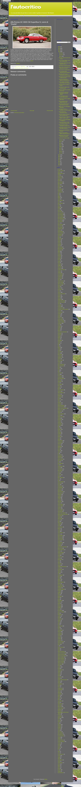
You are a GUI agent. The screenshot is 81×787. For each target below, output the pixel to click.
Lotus (59, 484)
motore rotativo (61, 552)
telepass (59, 725)
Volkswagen (60, 762)
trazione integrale (61, 741)
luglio (60, 143)
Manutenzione (60, 491)
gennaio (60, 152)
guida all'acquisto (61, 405)
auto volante (60, 227)
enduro (59, 358)
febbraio (60, 151)
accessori (59, 176)
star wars (59, 705)
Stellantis (59, 710)
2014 (59, 159)
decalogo (59, 333)
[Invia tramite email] (29, 66)
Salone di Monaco (61, 658)
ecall (59, 350)
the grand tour (60, 734)
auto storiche (60, 224)
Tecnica (59, 724)
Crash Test (60, 317)
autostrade (60, 234)
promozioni (60, 610)
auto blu (59, 210)
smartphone (60, 683)
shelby (59, 674)
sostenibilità (60, 689)
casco (59, 279)
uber (59, 752)
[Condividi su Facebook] (32, 66)
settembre (61, 139)
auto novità (60, 220)
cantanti (59, 272)
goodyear (59, 396)
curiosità (59, 326)
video (59, 758)
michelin (59, 507)
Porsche (59, 606)
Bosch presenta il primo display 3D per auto (63, 102)
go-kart (59, 394)
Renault (59, 631)
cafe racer (60, 266)
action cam (60, 177)
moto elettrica (60, 535)
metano (59, 502)
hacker (59, 412)
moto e (59, 534)
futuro (59, 385)
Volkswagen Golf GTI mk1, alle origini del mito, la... (64, 63)
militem (59, 517)
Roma (59, 644)
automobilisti (60, 231)
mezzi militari (60, 505)
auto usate (60, 225)
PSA (58, 613)
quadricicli (60, 618)
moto (59, 531)
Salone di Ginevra (61, 654)
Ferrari (59, 368)
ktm (58, 464)
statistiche (60, 709)
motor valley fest (61, 549)
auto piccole (60, 221)
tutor (59, 748)
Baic (58, 237)
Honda (59, 418)
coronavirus (60, 312)
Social (21, 16)
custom (59, 327)
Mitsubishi (60, 522)
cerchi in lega (60, 282)
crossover (60, 323)
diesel (59, 338)
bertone (59, 242)
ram (58, 624)
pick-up (59, 593)
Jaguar (59, 450)
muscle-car (60, 556)
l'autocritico (26, 7)
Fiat (58, 370)
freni (59, 382)
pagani (59, 580)
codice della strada (61, 300)
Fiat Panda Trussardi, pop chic (64, 65)
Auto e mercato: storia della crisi (31, 16)
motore (59, 551)
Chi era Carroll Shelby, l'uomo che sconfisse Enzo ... (64, 61)
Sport (59, 696)
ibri (58, 426)
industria (59, 436)
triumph (59, 742)
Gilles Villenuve (61, 392)
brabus (59, 254)
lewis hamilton (60, 477)
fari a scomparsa (61, 364)
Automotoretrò (60, 232)
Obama (59, 570)
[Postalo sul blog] (30, 66)
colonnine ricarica (61, 302)
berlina (59, 241)
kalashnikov (60, 456)
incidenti (59, 433)
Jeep (59, 452)
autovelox (59, 235)
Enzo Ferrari (60, 360)
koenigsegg (60, 463)
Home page (12, 16)
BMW (59, 251)
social (59, 685)
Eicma (59, 353)
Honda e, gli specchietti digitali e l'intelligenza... (64, 120)
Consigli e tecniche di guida (63, 309)
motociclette (60, 542)
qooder (59, 616)
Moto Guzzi (60, 536)
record (59, 628)
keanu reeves (60, 459)
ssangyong (60, 700)
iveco (59, 449)
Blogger (45, 779)
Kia (58, 461)
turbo (59, 745)
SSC (59, 702)
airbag (59, 180)
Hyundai (59, 425)
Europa (59, 361)
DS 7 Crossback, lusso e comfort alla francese (63, 96)
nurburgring (60, 569)
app (58, 194)
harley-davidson (61, 413)
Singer (59, 678)
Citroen (59, 296)
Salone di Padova (61, 659)
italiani (59, 447)
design (59, 336)
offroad (59, 572)
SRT (59, 699)
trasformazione (61, 740)
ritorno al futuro (61, 641)
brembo (59, 256)
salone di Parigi (61, 661)
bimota (59, 245)
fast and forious (61, 365)
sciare (59, 665)
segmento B (60, 669)
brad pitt (59, 255)
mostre (59, 529)
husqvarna (60, 423)
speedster (60, 693)
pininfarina (60, 596)
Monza (59, 528)
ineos (59, 437)
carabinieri (60, 276)
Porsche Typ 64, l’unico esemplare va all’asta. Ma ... (64, 125)
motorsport (60, 553)
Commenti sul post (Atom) (19, 112)
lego (58, 476)
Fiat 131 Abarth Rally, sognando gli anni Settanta (64, 72)
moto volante (60, 539)
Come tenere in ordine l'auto (64, 69)
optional (59, 579)
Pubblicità (59, 614)
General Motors (61, 389)
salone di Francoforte (62, 652)
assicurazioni (60, 200)
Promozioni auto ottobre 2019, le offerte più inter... (64, 77)
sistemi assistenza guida (62, 679)
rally (58, 623)
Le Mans (59, 474)
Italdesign (59, 446)
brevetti (59, 258)
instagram (18, 63)
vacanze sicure (61, 754)
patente (59, 583)
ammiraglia (60, 189)
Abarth (59, 172)
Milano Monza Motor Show (63, 514)
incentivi (59, 432)
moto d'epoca (60, 532)
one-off (59, 576)
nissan (59, 565)
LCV (58, 473)
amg (59, 187)
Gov (58, 398)
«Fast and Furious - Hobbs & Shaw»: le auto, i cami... (64, 117)
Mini (58, 521)
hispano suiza (60, 416)
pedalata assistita (61, 589)
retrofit (59, 635)
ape (58, 193)
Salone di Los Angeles (62, 655)
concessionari (60, 307)
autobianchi (60, 228)
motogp (59, 545)
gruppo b (59, 402)
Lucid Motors (60, 487)
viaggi (59, 757)
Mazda (59, 497)
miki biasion (60, 511)
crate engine (60, 319)
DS (58, 344)
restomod (59, 634)
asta (58, 201)
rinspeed (59, 640)
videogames (60, 759)
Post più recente (14, 110)
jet (58, 453)
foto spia (59, 379)
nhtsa (59, 562)
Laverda (59, 471)
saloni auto (60, 664)
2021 (59, 48)
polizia (59, 603)
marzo (60, 149)
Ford (59, 374)
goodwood (60, 395)
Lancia (59, 467)
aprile (60, 148)
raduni (59, 621)
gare (59, 388)
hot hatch (59, 419)
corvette (59, 313)
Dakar (59, 330)
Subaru (59, 714)
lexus (59, 478)
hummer (59, 422)
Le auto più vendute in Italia (64, 137)
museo (59, 558)
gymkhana (60, 411)
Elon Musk (60, 354)
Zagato (59, 771)
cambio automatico (61, 269)
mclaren (59, 498)
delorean (59, 334)
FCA (59, 367)
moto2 (59, 541)
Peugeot (59, 590)
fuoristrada (60, 384)
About (17, 16)
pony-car (59, 604)
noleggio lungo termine (62, 566)
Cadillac (59, 265)
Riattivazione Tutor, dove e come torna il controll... (64, 136)
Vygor (59, 765)
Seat (59, 668)
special (59, 692)
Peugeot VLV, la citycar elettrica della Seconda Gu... (64, 133)
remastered (60, 630)
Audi (59, 208)
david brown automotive (62, 331)
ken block (59, 460)
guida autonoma (61, 406)
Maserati (59, 494)
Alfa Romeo (60, 183)
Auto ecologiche (61, 215)
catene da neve (61, 280)
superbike (60, 716)
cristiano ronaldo (61, 321)
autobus (59, 230)
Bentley (59, 239)
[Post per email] (27, 66)
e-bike (59, 348)
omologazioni (60, 575)
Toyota (59, 737)
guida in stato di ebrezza (62, 408)
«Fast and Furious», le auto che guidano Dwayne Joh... (64, 123)
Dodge (59, 341)
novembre (61, 54)
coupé (59, 314)
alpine (59, 184)
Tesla (59, 730)
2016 (59, 156)
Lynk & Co (60, 488)
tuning (59, 744)
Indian (59, 435)
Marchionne (60, 493)
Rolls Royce (60, 642)
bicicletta (59, 244)
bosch (59, 252)
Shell (59, 675)
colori (59, 303)
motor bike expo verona (62, 546)
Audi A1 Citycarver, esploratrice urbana (63, 112)
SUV (59, 718)
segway (59, 671)
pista (59, 599)
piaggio (59, 592)
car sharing (60, 275)
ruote (59, 648)
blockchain (60, 249)
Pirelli (59, 597)
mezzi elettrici (60, 504)
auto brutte (60, 211)
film (58, 371)
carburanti (60, 278)
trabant (59, 738)
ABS (58, 174)
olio (58, 573)
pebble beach (60, 586)
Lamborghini (60, 466)
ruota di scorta (60, 647)
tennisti (59, 728)
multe (59, 555)
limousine (59, 483)
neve (59, 560)
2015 (59, 158)
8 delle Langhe (60, 170)
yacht (59, 768)
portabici (59, 607)
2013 (59, 161)
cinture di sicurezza (61, 293)
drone (59, 343)
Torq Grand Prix (61, 735)
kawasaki (59, 457)
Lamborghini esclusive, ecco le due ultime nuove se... (64, 128)
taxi (58, 723)
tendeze (59, 727)
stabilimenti (60, 703)
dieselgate (60, 340)
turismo (59, 747)
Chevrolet (59, 285)
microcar (59, 508)
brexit (59, 259)
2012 (59, 163)
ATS (58, 204)
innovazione (60, 442)
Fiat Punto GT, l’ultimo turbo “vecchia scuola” (64, 88)
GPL (59, 401)
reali (58, 627)
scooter (59, 666)
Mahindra (59, 490)
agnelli (59, 179)
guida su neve (60, 409)
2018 (59, 154)
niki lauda (59, 563)
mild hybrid (60, 515)
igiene (59, 430)
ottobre (60, 56)
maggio (60, 146)
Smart (59, 682)
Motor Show (60, 548)
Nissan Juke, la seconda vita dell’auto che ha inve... (64, 68)
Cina (59, 290)
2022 (59, 46)
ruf (58, 645)
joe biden (59, 454)
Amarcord (60, 186)
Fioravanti (60, 372)
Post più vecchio (50, 110)
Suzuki (59, 720)
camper (59, 271)
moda (59, 525)
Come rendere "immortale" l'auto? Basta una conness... (64, 82)
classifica (59, 299)
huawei (59, 420)
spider (59, 695)
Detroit (59, 337)
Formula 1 (60, 375)
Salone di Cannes (61, 651)
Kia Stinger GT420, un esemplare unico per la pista (64, 110)
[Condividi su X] (31, 66)
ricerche (59, 637)
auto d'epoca (60, 214)
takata (59, 721)
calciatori (59, 268)
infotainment (60, 440)
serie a (59, 672)
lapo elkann (60, 470)
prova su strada (61, 611)
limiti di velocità (61, 481)
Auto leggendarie (42, 16)
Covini (59, 316)
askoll (59, 198)
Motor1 (32, 60)
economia (60, 351)
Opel (59, 577)
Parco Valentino (61, 582)
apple (59, 196)
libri (58, 480)
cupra (59, 324)
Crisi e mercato (61, 320)
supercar (59, 717)
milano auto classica (61, 512)
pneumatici (60, 600)
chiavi (59, 286)
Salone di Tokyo (61, 662)
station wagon (60, 707)
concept (59, 306)
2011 (59, 164)
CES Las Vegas (61, 283)
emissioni (59, 355)
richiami (59, 638)
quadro (59, 620)
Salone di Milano (61, 657)
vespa (59, 755)
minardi (59, 519)
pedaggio (59, 587)
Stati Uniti (59, 706)
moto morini (60, 538)
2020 (59, 49)
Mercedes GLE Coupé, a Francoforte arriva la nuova (64, 75)
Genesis (59, 391)
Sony (59, 686)
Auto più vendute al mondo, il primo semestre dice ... (64, 115)
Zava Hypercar (60, 772)
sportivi (59, 698)
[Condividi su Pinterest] (33, 66)
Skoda (59, 681)
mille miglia (60, 518)
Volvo (59, 764)
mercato (59, 500)
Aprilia (59, 197)
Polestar (59, 601)
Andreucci (60, 190)
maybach (59, 495)
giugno (60, 144)
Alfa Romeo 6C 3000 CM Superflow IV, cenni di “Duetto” (63, 93)
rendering (59, 633)
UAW (59, 751)
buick (59, 262)
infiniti (59, 439)
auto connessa (60, 213)
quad (59, 617)
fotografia (59, 381)
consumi (59, 310)
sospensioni (60, 688)
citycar (59, 297)
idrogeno (59, 429)
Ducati (59, 347)
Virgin (59, 761)
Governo (59, 399)
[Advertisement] (32, 105)
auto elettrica (60, 217)
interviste (59, 443)
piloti (59, 594)
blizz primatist (60, 248)
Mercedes (60, 501)
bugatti (59, 261)
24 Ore (59, 169)
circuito (59, 295)
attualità (59, 207)
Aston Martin (60, 203)
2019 (59, 51)
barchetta (59, 238)
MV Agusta (60, 559)
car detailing (60, 273)
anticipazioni (60, 191)
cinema (59, 292)
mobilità (59, 524)
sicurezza (59, 676)
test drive (59, 731)
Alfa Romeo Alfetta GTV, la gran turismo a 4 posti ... (64, 104)
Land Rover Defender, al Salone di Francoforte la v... (64, 80)
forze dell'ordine (61, 378)
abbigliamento (60, 173)
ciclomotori (60, 289)
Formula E (60, 377)
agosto (60, 141)
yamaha (59, 769)
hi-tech (59, 415)
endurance (60, 357)
